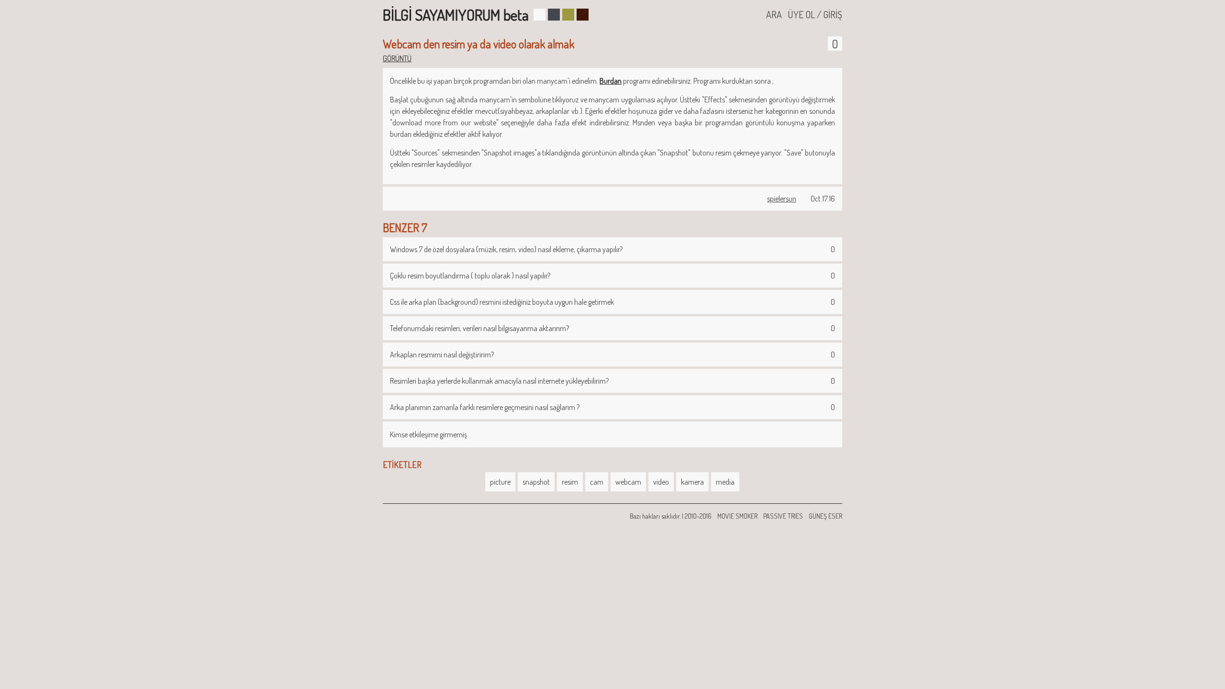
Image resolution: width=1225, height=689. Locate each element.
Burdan (611, 81)
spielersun (781, 198)
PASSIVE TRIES (783, 516)
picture (500, 482)
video (661, 482)
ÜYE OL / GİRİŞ (815, 14)
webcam (628, 482)
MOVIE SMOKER (737, 516)
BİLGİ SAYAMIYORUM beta (456, 14)
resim (570, 482)
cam (596, 482)
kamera (692, 482)
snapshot (536, 482)
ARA (774, 14)
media (725, 482)
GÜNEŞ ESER (825, 516)
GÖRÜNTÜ (397, 58)
